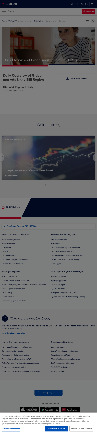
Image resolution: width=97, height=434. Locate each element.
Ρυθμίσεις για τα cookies (11, 429)
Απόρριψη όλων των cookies (81, 429)
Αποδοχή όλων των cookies (56, 429)
